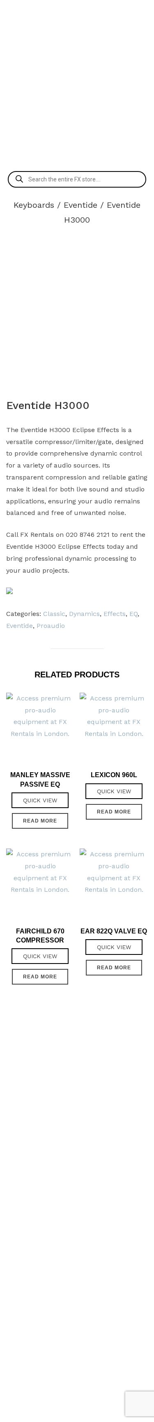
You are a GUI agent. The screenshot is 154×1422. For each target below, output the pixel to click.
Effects (114, 614)
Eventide (80, 205)
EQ (133, 614)
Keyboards (34, 205)
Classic (54, 614)
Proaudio (51, 626)
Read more (40, 821)
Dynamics (84, 614)
